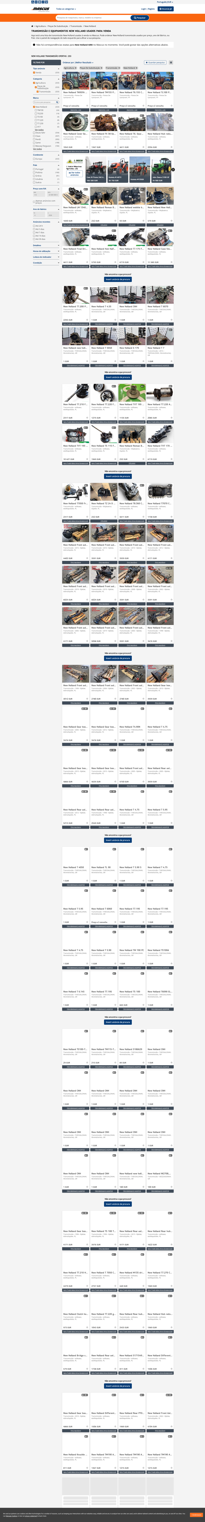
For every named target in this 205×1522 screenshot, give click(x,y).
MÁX (49, 192)
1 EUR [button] (94, 320)
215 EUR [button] (95, 1063)
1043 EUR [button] (67, 147)
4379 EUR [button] (67, 1286)
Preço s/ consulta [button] (71, 106)
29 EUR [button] (66, 1063)
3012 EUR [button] (67, 699)
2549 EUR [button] (95, 823)
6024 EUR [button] (67, 600)
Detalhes (37, 245)
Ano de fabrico (39, 209)
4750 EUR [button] (124, 782)
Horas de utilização (41, 251)
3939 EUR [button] (124, 558)
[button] (46, 62)
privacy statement (31, 1516)
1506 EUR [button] (152, 1369)
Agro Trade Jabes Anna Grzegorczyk (75, 151)
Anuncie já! (167, 9)
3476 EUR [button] (152, 641)
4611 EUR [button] (124, 147)
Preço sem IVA (39, 189)
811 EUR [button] (123, 1369)
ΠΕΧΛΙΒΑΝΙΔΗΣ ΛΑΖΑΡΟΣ (104, 324)
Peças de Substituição (58, 26)
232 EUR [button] (95, 221)
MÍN (35, 192)
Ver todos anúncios (75, 173)
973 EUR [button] (67, 1328)
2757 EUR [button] (95, 1286)
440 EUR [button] (123, 1286)
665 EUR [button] (123, 1005)
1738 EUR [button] (152, 517)
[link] (75, 81)
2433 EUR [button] (124, 1328)
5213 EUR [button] (67, 823)
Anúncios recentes (41, 222)
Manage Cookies (11, 1516)
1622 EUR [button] (152, 1245)
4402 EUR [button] (67, 558)
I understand (196, 1515)
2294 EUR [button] (152, 147)
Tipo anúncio (39, 69)
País (35, 165)
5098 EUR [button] (95, 641)
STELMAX (104, 225)
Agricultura (41, 26)
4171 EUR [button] (152, 558)
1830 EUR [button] (67, 221)
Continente (38, 155)
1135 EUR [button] (124, 418)
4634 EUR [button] (95, 782)
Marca (36, 98)
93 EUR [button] (123, 221)
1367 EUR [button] (95, 147)
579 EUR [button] (152, 221)
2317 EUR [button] (67, 418)
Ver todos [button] (39, 129)
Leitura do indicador (42, 257)
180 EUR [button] (123, 1187)
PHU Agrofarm (76, 562)
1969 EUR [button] (95, 459)
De (34, 213)
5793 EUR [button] (95, 262)
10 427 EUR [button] (68, 459)
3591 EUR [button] (95, 558)
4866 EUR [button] (67, 782)
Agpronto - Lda (75, 110)
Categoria (37, 79)
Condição (37, 263)
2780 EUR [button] (95, 699)
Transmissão (76, 26)
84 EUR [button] (123, 1063)
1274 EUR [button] (95, 418)
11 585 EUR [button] (153, 262)
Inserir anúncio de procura (118, 279)
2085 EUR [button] (152, 418)
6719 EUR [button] (124, 262)
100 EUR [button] (152, 1187)
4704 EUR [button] (152, 1427)
